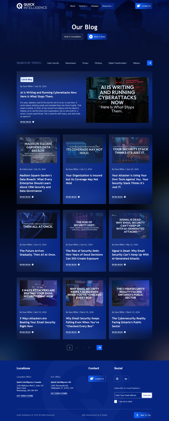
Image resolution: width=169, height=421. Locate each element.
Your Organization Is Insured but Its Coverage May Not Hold (84, 179)
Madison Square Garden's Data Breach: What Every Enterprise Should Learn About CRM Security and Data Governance (36, 183)
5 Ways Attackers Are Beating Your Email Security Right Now (37, 322)
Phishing (98, 63)
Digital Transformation (118, 63)
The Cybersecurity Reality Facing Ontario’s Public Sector (129, 322)
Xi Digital (103, 415)
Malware (136, 63)
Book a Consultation (72, 37)
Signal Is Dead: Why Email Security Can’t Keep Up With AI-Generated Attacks (130, 254)
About (72, 6)
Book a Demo (99, 37)
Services (82, 6)
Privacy (85, 63)
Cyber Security (53, 63)
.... (83, 348)
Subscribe (147, 395)
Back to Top (146, 415)
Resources (106, 6)
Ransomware (71, 63)
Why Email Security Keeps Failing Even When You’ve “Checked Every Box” (82, 322)
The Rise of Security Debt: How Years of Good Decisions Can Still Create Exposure (84, 254)
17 (89, 348)
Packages (95, 6)
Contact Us (146, 6)
